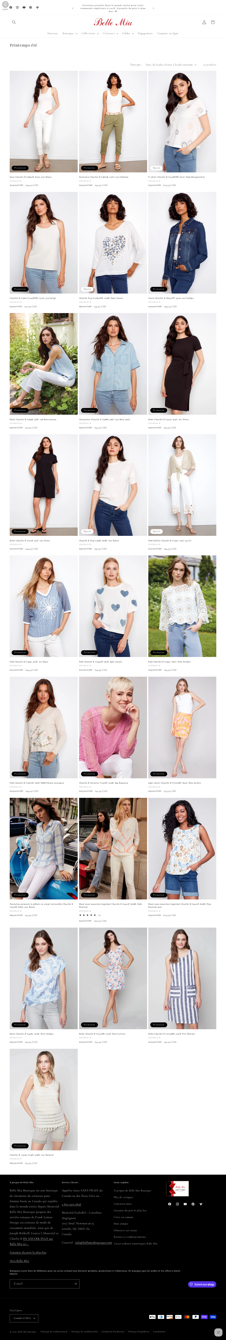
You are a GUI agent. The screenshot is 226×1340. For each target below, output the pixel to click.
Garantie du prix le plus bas (28, 1252)
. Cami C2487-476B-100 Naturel (32, 1155)
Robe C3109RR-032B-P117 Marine (171, 1033)
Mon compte (121, 1223)
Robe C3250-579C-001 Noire (168, 419)
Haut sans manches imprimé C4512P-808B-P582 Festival (110, 905)
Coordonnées (159, 1331)
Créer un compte (123, 1217)
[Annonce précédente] (73, 8)
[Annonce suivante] (153, 8)
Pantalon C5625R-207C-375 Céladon (104, 177)
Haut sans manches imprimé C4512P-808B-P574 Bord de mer (179, 905)
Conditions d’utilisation (113, 1331)
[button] (14, 22)
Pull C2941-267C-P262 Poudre (169, 661)
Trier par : (136, 64)
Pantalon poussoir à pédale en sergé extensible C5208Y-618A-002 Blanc (41, 905)
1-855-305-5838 (71, 1204)
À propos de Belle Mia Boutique (132, 1190)
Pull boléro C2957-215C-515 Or (169, 540)
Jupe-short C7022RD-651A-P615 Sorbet (174, 782)
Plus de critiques (123, 1197)
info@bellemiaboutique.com (93, 1242)
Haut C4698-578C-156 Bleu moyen (33, 419)
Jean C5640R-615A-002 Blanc (31, 177)
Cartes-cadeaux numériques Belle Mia (135, 1243)
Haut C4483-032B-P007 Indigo (31, 1033)
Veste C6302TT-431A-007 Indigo (171, 298)
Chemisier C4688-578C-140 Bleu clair (104, 419)
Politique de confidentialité (85, 1331)
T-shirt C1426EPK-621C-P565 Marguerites (176, 177)
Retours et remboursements (130, 1236)
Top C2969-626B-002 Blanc (99, 540)
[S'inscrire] (75, 1283)
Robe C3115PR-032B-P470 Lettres (102, 1033)
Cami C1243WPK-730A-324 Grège (33, 298)
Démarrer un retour (125, 1230)
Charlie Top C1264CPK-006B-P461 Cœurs (101, 298)
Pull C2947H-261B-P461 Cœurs (100, 661)
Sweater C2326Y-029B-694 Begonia (103, 782)
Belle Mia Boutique (27, 1331)
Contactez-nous (123, 1203)
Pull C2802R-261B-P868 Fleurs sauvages (37, 782)
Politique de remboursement (54, 1331)
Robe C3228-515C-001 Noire (30, 540)
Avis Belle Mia (19, 1261)
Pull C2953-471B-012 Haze (29, 661)
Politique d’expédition (138, 1331)
